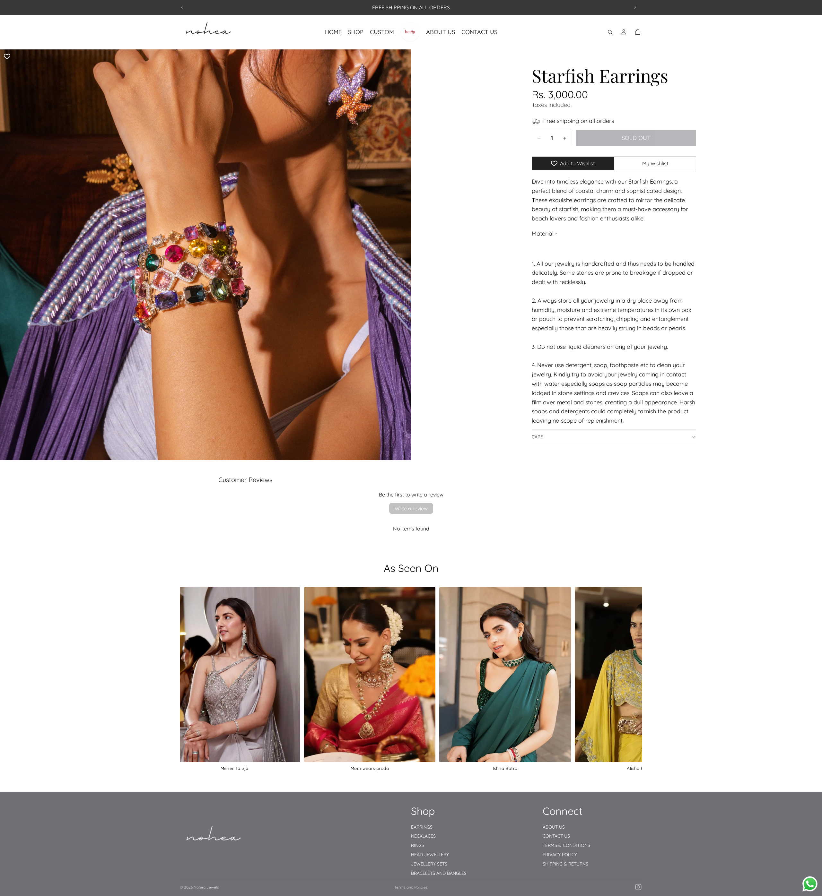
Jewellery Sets (429, 864)
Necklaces (423, 836)
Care (537, 437)
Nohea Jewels (206, 887)
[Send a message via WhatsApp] (810, 884)
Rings (417, 845)
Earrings (422, 827)
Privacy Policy (560, 854)
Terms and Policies (411, 887)
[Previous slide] (182, 7)
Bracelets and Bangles (439, 873)
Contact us (556, 836)
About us (554, 827)
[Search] (610, 32)
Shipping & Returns (565, 864)
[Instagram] (638, 887)
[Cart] (638, 32)
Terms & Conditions (566, 845)
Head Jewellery (430, 854)
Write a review (411, 508)
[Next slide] (635, 7)
